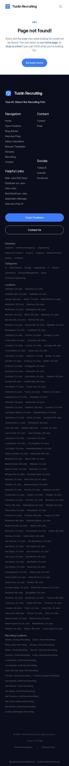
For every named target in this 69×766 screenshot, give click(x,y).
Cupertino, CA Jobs (14, 356)
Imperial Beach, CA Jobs (44, 412)
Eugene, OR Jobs (55, 376)
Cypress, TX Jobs (34, 356)
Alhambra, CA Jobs (34, 289)
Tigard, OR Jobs (34, 603)
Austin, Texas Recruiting (44, 639)
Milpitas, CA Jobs (38, 464)
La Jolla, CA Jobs (49, 428)
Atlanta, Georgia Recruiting (17, 639)
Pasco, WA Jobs (12, 505)
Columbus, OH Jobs (36, 340)
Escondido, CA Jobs (34, 376)
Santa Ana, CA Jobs (36, 567)
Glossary (9, 151)
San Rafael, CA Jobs (36, 562)
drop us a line (13, 46)
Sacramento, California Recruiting (20, 681)
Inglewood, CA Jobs (14, 417)
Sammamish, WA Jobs (33, 536)
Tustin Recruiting (24, 6)
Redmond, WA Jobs (14, 520)
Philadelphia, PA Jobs (33, 505)
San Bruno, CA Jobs (14, 546)
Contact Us (34, 230)
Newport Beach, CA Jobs (35, 484)
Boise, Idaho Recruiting (16, 645)
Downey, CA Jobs (32, 361)
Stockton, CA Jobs (14, 598)
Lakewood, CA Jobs (14, 438)
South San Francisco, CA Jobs (45, 587)
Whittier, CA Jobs (13, 628)
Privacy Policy (48, 747)
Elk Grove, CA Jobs (14, 371)
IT (49, 267)
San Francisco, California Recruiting (21, 696)
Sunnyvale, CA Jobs (34, 598)
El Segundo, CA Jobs (35, 366)
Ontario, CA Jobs (35, 495)
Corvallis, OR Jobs (52, 345)
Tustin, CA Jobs (31, 608)
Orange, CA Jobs (54, 495)
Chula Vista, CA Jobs (15, 340)
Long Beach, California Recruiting (20, 660)
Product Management (28, 273)
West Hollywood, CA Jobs (17, 623)
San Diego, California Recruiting (20, 691)
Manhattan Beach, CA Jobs (39, 448)
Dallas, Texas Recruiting (16, 650)
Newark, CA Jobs (13, 484)
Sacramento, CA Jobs (36, 531)
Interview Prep (13, 136)
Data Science (15, 267)
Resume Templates (15, 146)
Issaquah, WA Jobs (52, 417)
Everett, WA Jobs (13, 381)
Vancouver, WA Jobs (14, 613)
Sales (44, 273)
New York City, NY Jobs (35, 479)
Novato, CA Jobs (32, 489)
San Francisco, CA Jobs (37, 551)
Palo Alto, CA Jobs (34, 500)
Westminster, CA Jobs (42, 623)
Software (18, 258)
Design (28, 267)
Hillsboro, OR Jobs (34, 407)
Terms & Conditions (23, 747)
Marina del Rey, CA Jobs (16, 453)
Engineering (43, 247)
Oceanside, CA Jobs (15, 495)
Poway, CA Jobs (52, 515)
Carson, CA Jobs (33, 335)
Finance (29, 253)
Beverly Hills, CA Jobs (15, 320)
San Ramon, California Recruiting (20, 706)
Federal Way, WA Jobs (34, 381)
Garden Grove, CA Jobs (16, 397)
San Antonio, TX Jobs (15, 541)
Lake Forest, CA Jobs (15, 433)
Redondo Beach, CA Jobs (38, 520)
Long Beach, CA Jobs (15, 443)
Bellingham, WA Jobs (36, 309)
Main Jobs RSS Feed (16, 178)
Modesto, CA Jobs (38, 469)
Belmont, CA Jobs (13, 314)
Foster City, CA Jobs (36, 386)
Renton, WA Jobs (38, 526)
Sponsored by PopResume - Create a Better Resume (34, 762)
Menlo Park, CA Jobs (35, 459)
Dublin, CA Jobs (50, 361)
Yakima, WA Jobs (32, 628)
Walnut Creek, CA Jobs (16, 618)
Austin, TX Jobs (31, 299)
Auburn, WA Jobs (13, 299)
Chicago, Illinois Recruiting (41, 645)
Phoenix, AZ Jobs (54, 505)
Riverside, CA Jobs (14, 531)
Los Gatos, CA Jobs (14, 448)
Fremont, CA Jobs (13, 392)
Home (8, 120)
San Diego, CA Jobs (14, 551)
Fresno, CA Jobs (32, 392)
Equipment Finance (14, 253)
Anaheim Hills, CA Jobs (16, 294)
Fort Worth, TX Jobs (14, 386)
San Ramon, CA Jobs (15, 567)
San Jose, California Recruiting (19, 701)
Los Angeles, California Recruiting (21, 665)
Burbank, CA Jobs (55, 325)
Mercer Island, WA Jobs (16, 464)
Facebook (42, 178)
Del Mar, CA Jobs (13, 361)
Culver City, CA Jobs (37, 350)
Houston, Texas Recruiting (17, 655)
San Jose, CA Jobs (14, 556)
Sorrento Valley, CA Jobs (16, 587)
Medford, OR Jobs (13, 459)
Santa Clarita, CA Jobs (15, 577)
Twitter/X (42, 167)
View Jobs (10, 188)
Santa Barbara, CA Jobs (16, 572)
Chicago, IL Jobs (51, 335)
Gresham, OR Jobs (14, 402)
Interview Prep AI (14, 203)
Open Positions (13, 126)
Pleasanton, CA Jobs (37, 510)
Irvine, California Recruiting (45, 655)
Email (39, 126)
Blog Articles (11, 131)
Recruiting (10, 156)
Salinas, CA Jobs (13, 536)
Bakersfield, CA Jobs (51, 299)
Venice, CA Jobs (34, 613)
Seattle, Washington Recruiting (19, 711)
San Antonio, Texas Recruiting (19, 686)
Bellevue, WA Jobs (35, 304)
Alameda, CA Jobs (13, 289)
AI (6, 267)
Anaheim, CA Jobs (38, 294)
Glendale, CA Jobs (38, 397)
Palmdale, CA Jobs (14, 500)
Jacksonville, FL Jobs (15, 423)
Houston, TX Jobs (53, 407)
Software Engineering (15, 278)
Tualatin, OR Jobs (13, 608)
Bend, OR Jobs (32, 314)
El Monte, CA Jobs (13, 366)
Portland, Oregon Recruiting (46, 675)
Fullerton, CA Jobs (51, 392)
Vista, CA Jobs (52, 613)
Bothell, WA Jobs (36, 320)
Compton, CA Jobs (14, 345)
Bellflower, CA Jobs (14, 309)
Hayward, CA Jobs (13, 407)
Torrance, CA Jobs (53, 603)
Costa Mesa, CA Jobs (15, 350)
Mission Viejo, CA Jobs (16, 469)
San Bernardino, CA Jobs (39, 541)
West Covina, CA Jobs (39, 618)
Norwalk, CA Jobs (13, 489)
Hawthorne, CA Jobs (35, 402)
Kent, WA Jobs (12, 428)
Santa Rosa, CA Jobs (15, 582)
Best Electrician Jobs (16, 193)
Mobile (8, 258)
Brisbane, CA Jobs (13, 325)
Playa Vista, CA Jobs (14, 510)
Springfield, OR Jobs (35, 592)
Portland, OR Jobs (33, 515)
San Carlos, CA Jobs (35, 546)
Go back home (34, 62)
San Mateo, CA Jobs (14, 562)
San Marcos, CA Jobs (36, 556)
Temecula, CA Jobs (14, 603)
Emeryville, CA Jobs (35, 371)
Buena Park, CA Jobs (35, 325)
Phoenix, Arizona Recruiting (18, 675)
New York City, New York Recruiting (21, 670)
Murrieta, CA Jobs (13, 479)
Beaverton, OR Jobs (14, 304)
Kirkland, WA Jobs (29, 428)
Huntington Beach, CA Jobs (18, 412)
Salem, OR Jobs (56, 531)
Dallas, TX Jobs (53, 356)
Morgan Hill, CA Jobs (15, 474)
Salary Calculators (14, 141)
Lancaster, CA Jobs (36, 438)
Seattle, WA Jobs (35, 582)
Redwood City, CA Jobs (16, 526)
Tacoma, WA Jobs (55, 598)
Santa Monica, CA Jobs (39, 577)
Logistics (40, 253)
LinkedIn (41, 173)
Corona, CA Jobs (33, 345)
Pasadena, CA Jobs (54, 500)
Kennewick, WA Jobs (38, 423)
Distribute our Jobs (15, 183)
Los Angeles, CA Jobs (38, 443)
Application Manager (16, 198)
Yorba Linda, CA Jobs (53, 628)
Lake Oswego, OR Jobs (39, 433)
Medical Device (54, 253)
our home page (49, 42)
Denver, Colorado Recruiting (43, 650)
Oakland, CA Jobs (51, 489)
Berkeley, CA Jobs (50, 314)
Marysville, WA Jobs (40, 453)
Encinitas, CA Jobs (13, 376)
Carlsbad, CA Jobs (14, 335)
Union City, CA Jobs (51, 608)
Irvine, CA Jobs (34, 417)
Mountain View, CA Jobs (38, 474)
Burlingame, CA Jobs (15, 330)
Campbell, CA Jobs (36, 330)
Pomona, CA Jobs (13, 515)
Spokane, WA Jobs (14, 592)
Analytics (9, 247)
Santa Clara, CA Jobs (39, 572)
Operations (10, 273)
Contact (9, 162)
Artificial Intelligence (25, 247)
